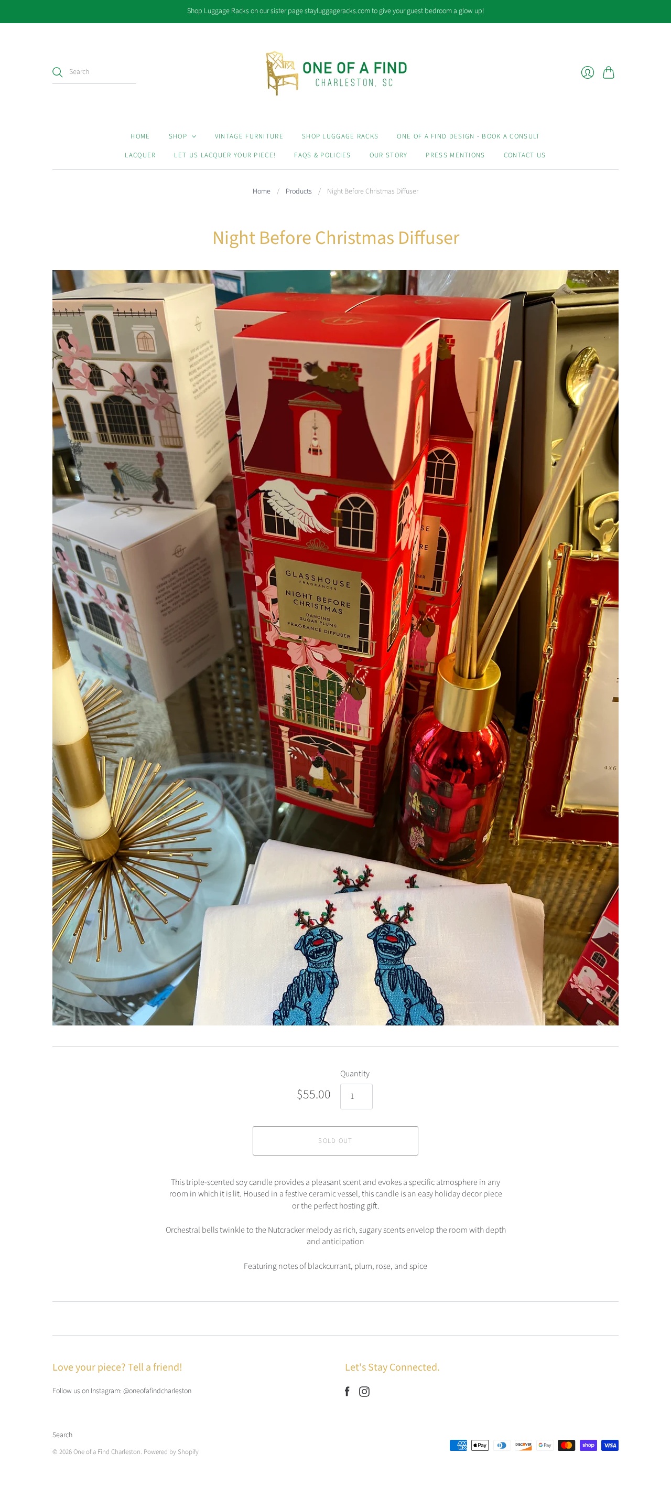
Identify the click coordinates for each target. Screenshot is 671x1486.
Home (140, 136)
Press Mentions (455, 155)
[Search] (57, 72)
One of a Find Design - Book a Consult (468, 136)
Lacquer (140, 155)
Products (299, 192)
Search (62, 1435)
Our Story (389, 155)
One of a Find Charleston (106, 1452)
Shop (178, 136)
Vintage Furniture (249, 136)
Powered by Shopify (171, 1452)
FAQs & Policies (322, 155)
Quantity (355, 1073)
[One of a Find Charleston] (336, 72)
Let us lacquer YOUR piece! (225, 155)
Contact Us (525, 155)
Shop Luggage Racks (340, 136)
